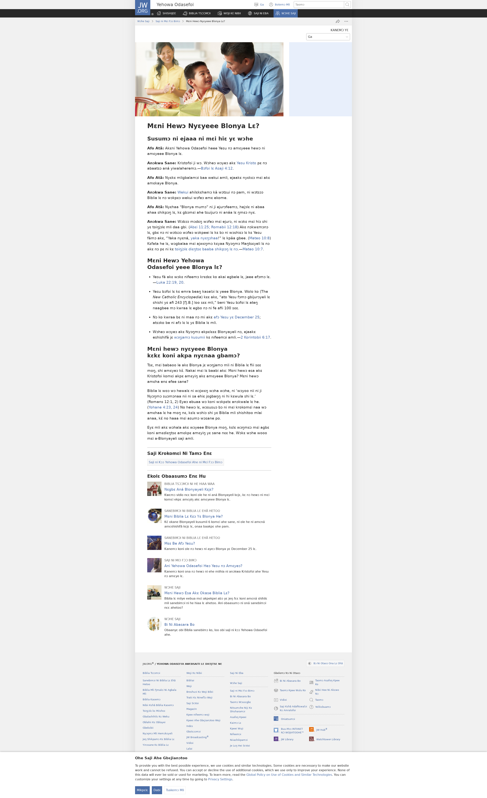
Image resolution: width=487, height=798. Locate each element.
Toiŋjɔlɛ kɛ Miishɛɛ (154, 710)
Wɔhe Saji (143, 21)
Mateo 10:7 (253, 249)
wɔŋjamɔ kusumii (189, 337)
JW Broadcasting (197, 737)
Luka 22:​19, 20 (169, 282)
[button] (196, 13)
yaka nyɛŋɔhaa (204, 238)
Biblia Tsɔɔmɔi (151, 673)
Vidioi (189, 743)
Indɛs (189, 726)
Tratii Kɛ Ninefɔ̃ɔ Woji (199, 697)
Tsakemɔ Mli (175, 790)
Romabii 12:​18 (223, 227)
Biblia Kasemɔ (151, 699)
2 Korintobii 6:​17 (255, 337)
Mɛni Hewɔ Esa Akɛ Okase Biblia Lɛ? (196, 593)
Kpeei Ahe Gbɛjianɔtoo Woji (203, 720)
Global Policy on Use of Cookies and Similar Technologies (289, 775)
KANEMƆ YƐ (340, 30)
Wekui (182, 192)
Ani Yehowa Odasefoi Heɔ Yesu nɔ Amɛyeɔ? (203, 566)
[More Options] (346, 21)
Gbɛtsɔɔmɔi (193, 731)
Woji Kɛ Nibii (194, 673)
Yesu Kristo (246, 163)
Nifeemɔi (235, 734)
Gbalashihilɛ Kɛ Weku (156, 716)
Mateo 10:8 (259, 238)
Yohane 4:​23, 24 (163, 407)
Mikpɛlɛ (142, 790)
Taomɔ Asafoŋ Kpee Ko (324, 682)
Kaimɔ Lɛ (235, 722)
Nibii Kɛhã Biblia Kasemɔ (158, 705)
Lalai (189, 748)
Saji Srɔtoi (192, 703)
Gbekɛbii (148, 727)
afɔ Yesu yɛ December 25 (236, 317)
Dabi (157, 790)
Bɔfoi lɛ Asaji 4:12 (217, 168)
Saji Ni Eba (236, 673)
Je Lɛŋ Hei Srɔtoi (240, 745)
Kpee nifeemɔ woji (197, 714)
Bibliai (190, 680)
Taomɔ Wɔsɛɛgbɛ (240, 702)
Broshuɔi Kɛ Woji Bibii (199, 691)
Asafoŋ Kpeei (238, 717)
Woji (189, 686)
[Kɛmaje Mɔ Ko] (337, 21)
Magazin (191, 709)
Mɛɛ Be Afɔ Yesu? (179, 543)
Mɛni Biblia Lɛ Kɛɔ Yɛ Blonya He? (193, 516)
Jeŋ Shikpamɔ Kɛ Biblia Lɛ (158, 739)
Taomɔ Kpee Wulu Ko (290, 691)
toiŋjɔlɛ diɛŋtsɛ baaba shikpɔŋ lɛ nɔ (206, 249)
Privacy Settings (220, 779)
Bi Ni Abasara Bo (179, 624)
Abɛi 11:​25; (200, 227)
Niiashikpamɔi (239, 740)
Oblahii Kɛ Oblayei (154, 722)
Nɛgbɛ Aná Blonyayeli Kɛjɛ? (188, 489)
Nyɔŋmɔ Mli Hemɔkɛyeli (158, 733)
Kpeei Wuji (236, 728)
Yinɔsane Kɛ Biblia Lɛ (156, 744)
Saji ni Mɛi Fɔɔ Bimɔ (168, 21)
